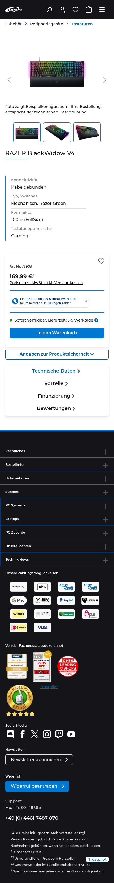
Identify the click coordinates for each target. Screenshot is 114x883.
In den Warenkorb (57, 332)
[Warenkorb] (88, 9)
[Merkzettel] (75, 9)
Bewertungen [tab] (54, 408)
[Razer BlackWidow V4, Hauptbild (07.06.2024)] (57, 72)
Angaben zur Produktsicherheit (55, 354)
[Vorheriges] (9, 78)
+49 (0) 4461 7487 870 (31, 818)
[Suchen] (49, 9)
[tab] (57, 371)
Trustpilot (49, 687)
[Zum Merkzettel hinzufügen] (101, 261)
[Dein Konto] (62, 9)
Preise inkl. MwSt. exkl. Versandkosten (46, 282)
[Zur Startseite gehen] (13, 9)
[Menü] (102, 9)
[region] (57, 94)
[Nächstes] (105, 78)
